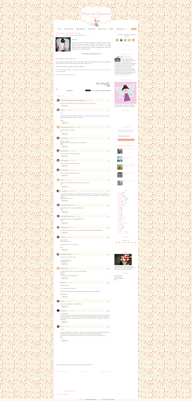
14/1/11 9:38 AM (66, 326)
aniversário (119, 205)
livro (118, 211)
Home (59, 29)
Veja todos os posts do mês (125, 248)
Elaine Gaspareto (99, 399)
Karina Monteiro (64, 138)
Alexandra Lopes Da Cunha (66, 127)
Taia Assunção (63, 227)
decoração (120, 225)
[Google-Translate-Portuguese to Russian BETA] (131, 50)
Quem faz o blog (68, 29)
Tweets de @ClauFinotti (63, 394)
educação (119, 228)
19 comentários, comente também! (101, 90)
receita (119, 213)
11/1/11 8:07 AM (89, 100)
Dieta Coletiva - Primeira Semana (129, 173)
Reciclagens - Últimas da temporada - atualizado (129, 165)
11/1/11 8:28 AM (77, 127)
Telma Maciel (63, 191)
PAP (118, 221)
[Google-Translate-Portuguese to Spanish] (134, 50)
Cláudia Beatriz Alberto (66, 254)
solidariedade (120, 197)
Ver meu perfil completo (120, 76)
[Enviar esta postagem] (57, 89)
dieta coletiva (87, 35)
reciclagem (120, 195)
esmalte (119, 194)
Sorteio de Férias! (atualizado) (127, 157)
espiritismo (119, 220)
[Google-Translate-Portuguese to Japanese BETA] (126, 50)
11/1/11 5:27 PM (69, 282)
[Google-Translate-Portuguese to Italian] (124, 50)
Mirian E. (62, 301)
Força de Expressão (81, 399)
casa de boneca (121, 223)
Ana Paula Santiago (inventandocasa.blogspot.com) (73, 100)
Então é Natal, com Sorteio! (129, 149)
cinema (119, 224)
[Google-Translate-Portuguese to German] (122, 50)
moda (118, 230)
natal (118, 207)
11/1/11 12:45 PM (70, 191)
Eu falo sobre (91, 29)
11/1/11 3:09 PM (75, 254)
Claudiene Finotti (127, 57)
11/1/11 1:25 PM (77, 205)
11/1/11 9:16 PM (68, 301)
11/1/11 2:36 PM (71, 227)
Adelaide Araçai (64, 268)
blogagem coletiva (121, 198)
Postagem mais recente (61, 371)
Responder (64, 105)
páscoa (119, 208)
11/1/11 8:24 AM (68, 110)
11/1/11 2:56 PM (69, 237)
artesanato (119, 192)
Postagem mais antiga (105, 371)
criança (119, 214)
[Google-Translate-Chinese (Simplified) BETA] (117, 50)
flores (118, 218)
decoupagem (120, 217)
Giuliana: (62, 110)
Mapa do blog (102, 29)
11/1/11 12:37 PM (67, 179)
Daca (61, 326)
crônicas (119, 215)
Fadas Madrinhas (80, 29)
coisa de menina (121, 231)
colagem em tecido (122, 233)
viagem (119, 210)
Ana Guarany (63, 310)
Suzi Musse (63, 237)
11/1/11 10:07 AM (72, 138)
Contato (111, 29)
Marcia (62, 180)
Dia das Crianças (121, 203)
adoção (119, 204)
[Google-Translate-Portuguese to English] (129, 50)
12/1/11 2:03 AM (70, 310)
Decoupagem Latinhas (128, 180)
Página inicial (84, 371)
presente (119, 201)
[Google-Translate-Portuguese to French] (119, 50)
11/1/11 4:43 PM (72, 268)
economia (119, 227)
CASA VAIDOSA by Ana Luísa (67, 205)
